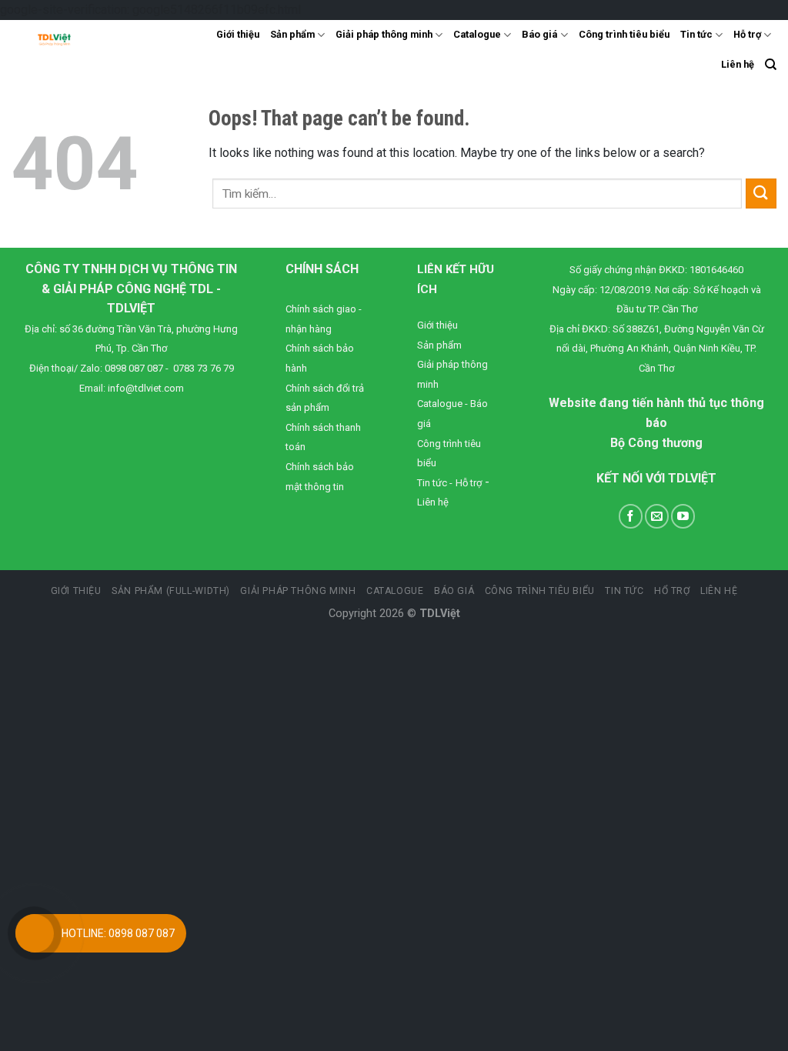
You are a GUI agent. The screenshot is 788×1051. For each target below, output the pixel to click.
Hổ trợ (672, 591)
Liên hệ (737, 64)
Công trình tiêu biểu (624, 34)
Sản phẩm (292, 34)
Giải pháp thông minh (384, 34)
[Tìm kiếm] (770, 64)
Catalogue (477, 34)
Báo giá (539, 34)
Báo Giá (454, 591)
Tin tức (696, 34)
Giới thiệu (237, 34)
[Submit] (761, 194)
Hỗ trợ (747, 34)
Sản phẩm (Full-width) (171, 591)
